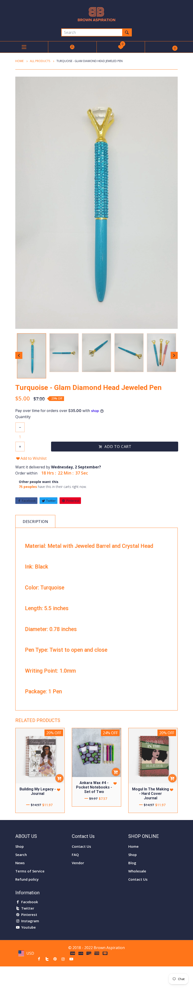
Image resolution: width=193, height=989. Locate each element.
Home (19, 61)
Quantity (23, 416)
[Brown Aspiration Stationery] (96, 13)
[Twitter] (46, 959)
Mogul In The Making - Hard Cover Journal (150, 793)
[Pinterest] (55, 959)
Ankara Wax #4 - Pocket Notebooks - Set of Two (94, 787)
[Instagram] (63, 959)
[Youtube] (71, 959)
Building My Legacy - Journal (38, 791)
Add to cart (117, 446)
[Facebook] (38, 959)
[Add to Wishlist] (58, 790)
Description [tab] (35, 521)
